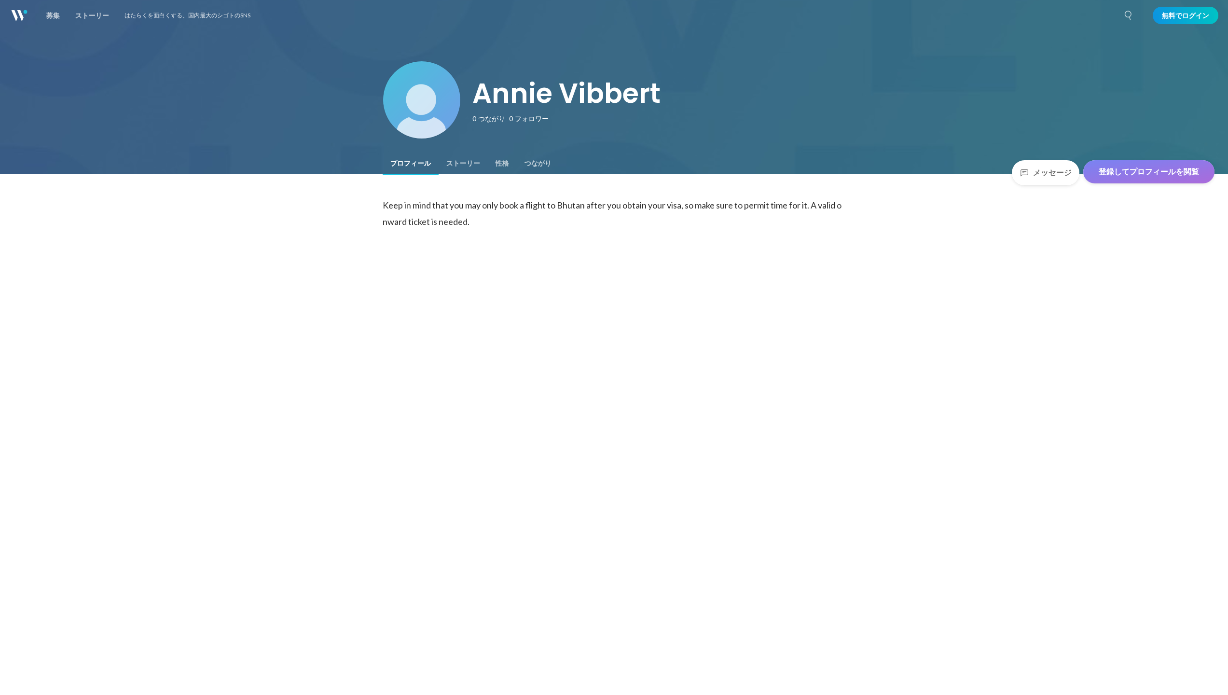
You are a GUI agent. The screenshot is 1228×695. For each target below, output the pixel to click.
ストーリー (463, 163)
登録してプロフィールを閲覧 (1149, 171)
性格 (502, 163)
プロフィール (410, 163)
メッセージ (1052, 172)
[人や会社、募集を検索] (1128, 15)
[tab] (411, 163)
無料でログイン (1185, 15)
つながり (538, 163)
